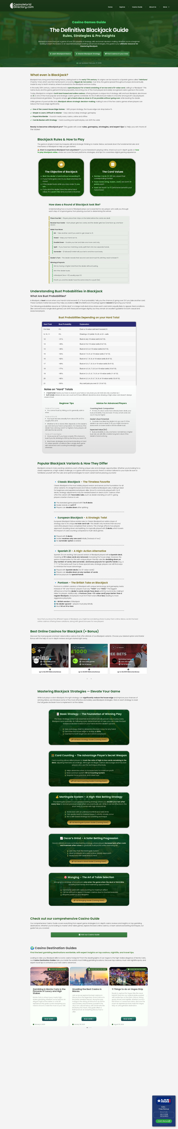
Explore (122, 7)
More (165, 7)
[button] (31, 996)
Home (110, 7)
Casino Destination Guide (58, 969)
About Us (152, 7)
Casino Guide (137, 7)
